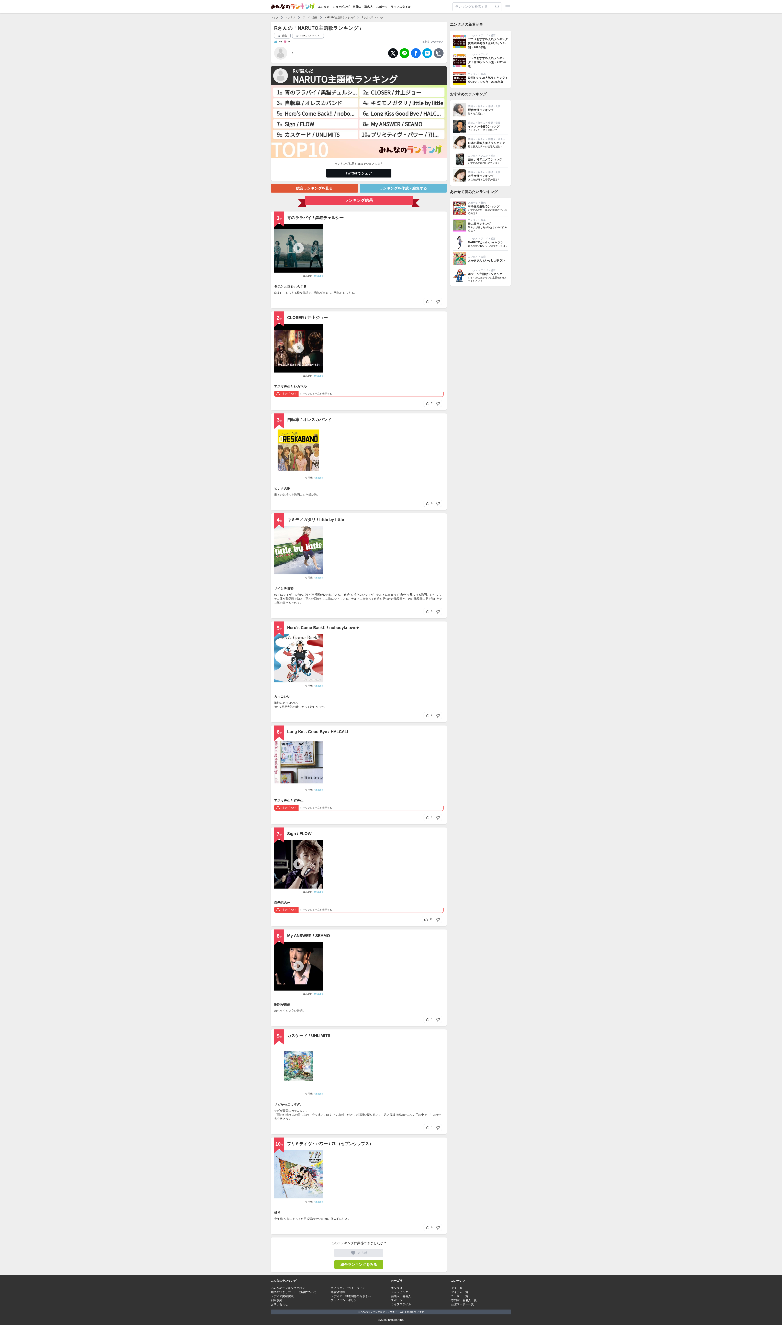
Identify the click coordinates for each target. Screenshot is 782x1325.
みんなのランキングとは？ (288, 1288)
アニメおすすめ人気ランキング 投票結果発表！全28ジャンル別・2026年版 (488, 43)
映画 (483, 74)
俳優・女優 (494, 106)
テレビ (484, 54)
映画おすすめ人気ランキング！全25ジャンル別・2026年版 (488, 79)
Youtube (318, 275)
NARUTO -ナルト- (310, 35)
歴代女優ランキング (481, 110)
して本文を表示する (316, 393)
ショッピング (341, 6)
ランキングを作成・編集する (403, 188)
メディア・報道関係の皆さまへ (351, 1296)
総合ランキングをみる (358, 1265)
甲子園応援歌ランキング (483, 206)
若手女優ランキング (481, 176)
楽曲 (284, 35)
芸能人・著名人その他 (500, 139)
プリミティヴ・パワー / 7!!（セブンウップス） (330, 1143)
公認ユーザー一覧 (462, 1304)
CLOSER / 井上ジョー (307, 317)
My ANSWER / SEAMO (308, 935)
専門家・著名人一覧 (464, 1300)
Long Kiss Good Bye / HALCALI (317, 731)
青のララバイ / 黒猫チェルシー (315, 217)
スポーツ (382, 6)
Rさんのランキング (372, 17)
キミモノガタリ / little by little (315, 519)
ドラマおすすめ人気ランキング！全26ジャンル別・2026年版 (487, 62)
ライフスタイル (401, 6)
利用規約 (276, 1300)
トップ (274, 17)
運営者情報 (338, 1292)
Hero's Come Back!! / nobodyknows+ (323, 627)
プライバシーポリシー (345, 1300)
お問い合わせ (279, 1304)
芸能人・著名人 (363, 6)
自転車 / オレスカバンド (309, 419)
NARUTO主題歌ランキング (340, 17)
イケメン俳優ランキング (483, 126)
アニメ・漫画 (310, 17)
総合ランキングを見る (314, 188)
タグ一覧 (456, 1288)
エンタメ (323, 6)
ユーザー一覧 (459, 1296)
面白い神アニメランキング (485, 159)
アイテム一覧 (459, 1292)
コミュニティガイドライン (348, 1288)
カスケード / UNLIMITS (308, 1035)
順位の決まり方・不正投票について (293, 1292)
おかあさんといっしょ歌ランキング (491, 260)
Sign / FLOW (299, 833)
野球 (483, 202)
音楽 (483, 220)
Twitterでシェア (359, 173)
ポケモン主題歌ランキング (485, 274)
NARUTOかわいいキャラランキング (491, 242)
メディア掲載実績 (282, 1296)
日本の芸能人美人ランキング (486, 143)
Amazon (318, 477)
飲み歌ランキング (479, 223)
